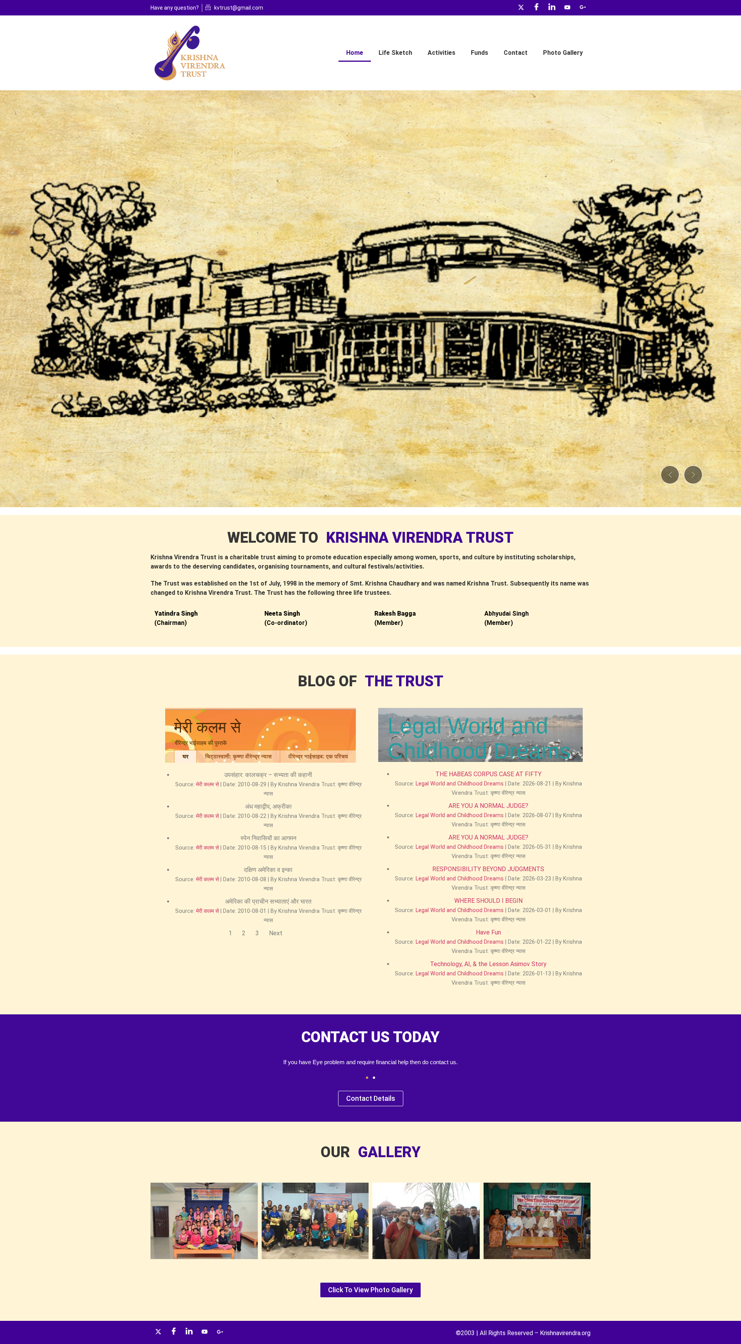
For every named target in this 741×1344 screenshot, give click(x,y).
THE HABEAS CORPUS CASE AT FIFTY (488, 774)
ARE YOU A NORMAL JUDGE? (488, 805)
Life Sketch (395, 52)
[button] (670, 474)
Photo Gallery (563, 52)
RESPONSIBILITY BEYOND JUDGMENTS (488, 869)
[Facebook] (536, 8)
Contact (516, 52)
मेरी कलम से (207, 784)
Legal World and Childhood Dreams (460, 783)
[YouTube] (567, 8)
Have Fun (488, 932)
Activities (441, 52)
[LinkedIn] (552, 8)
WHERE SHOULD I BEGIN (488, 900)
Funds (479, 52)
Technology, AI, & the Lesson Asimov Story (488, 964)
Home (354, 52)
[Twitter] (521, 8)
